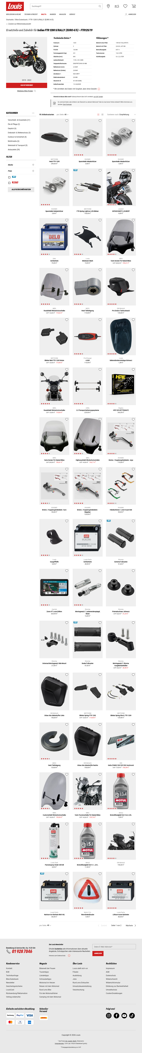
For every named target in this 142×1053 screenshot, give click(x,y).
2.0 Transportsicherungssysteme (87, 410)
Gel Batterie (54, 261)
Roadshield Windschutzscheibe (54, 311)
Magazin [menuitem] (62, 14)
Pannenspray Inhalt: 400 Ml (54, 865)
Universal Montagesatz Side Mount (54, 663)
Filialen (75, 972)
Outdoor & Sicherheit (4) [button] (17, 137)
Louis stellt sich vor (80, 968)
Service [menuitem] (72, 14)
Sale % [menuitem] (43, 14)
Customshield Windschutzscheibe (54, 815)
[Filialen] (108, 6)
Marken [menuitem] (53, 14)
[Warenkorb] (133, 6)
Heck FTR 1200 (54, 161)
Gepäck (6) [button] (12, 128)
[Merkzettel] (125, 6)
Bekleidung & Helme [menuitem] (13, 14)
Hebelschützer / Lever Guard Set (121, 510)
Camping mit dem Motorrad (50, 997)
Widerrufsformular (113, 983)
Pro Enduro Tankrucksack (121, 311)
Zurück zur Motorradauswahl (19, 24)
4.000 (88, 360)
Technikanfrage (12, 975)
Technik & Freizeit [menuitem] (30, 14)
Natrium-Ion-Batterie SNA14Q (54, 914)
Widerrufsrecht (111, 979)
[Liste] (102, 114)
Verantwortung (78, 990)
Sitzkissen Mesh (87, 261)
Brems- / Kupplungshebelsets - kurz (54, 510)
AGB (107, 972)
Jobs (75, 979)
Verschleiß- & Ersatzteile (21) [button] (19, 120)
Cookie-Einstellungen (114, 993)
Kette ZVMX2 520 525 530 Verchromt (121, 765)
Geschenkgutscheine (14, 986)
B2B (7, 972)
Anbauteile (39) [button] (14, 150)
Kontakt (9, 968)
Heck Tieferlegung (87, 311)
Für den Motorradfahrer (48, 993)
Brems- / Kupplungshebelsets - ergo (121, 460)
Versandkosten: (59, 1043)
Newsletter (10, 983)
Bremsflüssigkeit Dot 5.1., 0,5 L (87, 865)
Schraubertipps (45, 979)
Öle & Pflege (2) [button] (14, 124)
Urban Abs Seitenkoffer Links (54, 715)
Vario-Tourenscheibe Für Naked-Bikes (87, 815)
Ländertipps (44, 975)
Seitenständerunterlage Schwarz (121, 360)
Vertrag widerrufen (13, 997)
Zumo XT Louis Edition (54, 611)
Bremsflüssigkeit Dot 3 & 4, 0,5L (121, 815)
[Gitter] (98, 114)
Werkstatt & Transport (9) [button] (18, 145)
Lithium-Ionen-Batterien (121, 914)
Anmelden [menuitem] (132, 14)
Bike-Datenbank (12, 979)
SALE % (15, 182)
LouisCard (10, 990)
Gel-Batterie (88, 562)
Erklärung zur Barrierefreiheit (117, 986)
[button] (100, 6)
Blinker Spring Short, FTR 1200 (120, 715)
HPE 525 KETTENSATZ (121, 410)
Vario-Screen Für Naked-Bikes (121, 261)
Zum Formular (67, 104)
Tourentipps (44, 972)
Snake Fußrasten (87, 663)
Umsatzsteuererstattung (82, 986)
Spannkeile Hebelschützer (87, 161)
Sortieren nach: (113, 114)
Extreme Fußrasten (120, 562)
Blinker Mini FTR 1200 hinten (54, 360)
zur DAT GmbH (98, 96)
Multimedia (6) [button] (13, 141)
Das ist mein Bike (27, 85)
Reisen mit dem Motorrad (49, 986)
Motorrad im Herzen (47, 983)
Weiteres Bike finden (25, 91)
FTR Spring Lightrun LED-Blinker (88, 211)
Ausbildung (77, 975)
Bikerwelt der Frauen (47, 968)
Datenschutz (111, 975)
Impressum (110, 968)
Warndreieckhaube (87, 914)
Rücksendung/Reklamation (16, 993)
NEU (14, 177)
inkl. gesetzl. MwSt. (71, 1041)
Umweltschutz (111, 990)
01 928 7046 (22, 951)
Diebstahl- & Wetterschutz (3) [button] (19, 133)
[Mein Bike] (117, 6)
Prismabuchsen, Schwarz (121, 611)
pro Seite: (60, 114)
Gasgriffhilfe (54, 562)
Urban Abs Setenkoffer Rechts (87, 765)
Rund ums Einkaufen (81, 983)
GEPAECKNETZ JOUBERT (121, 211)
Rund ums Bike (45, 990)
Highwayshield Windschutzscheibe (88, 460)
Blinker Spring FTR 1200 (87, 715)
